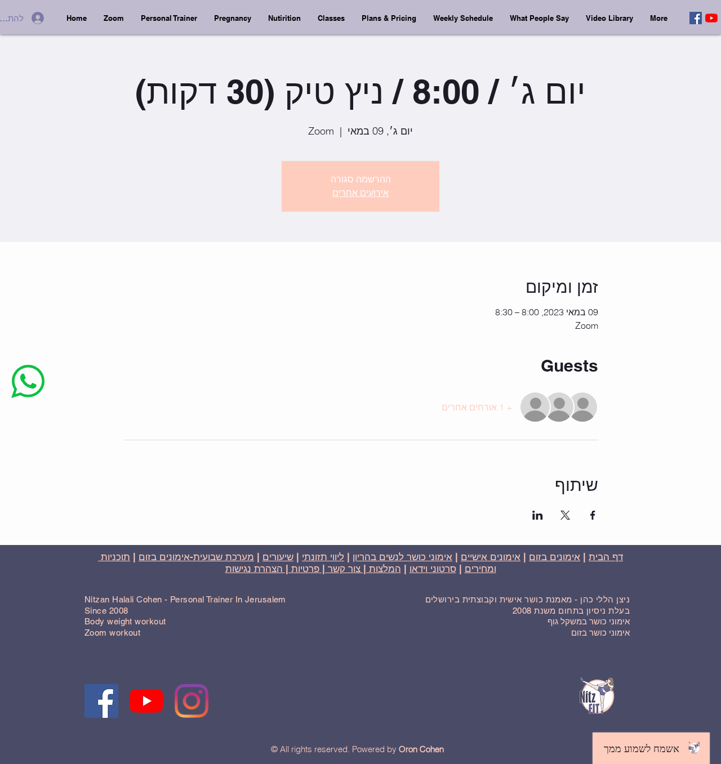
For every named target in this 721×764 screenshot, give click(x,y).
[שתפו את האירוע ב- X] (565, 515)
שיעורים (277, 556)
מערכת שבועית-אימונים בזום (196, 556)
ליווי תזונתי (323, 556)
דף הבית (606, 556)
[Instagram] (191, 701)
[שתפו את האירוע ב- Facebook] (593, 515)
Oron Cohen (421, 749)
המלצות (385, 568)
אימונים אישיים (490, 556)
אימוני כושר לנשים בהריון (402, 556)
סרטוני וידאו (433, 568)
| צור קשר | (344, 568)
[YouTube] (711, 18)
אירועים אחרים (360, 192)
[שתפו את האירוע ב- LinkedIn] (537, 515)
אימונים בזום (554, 556)
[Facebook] (695, 18)
